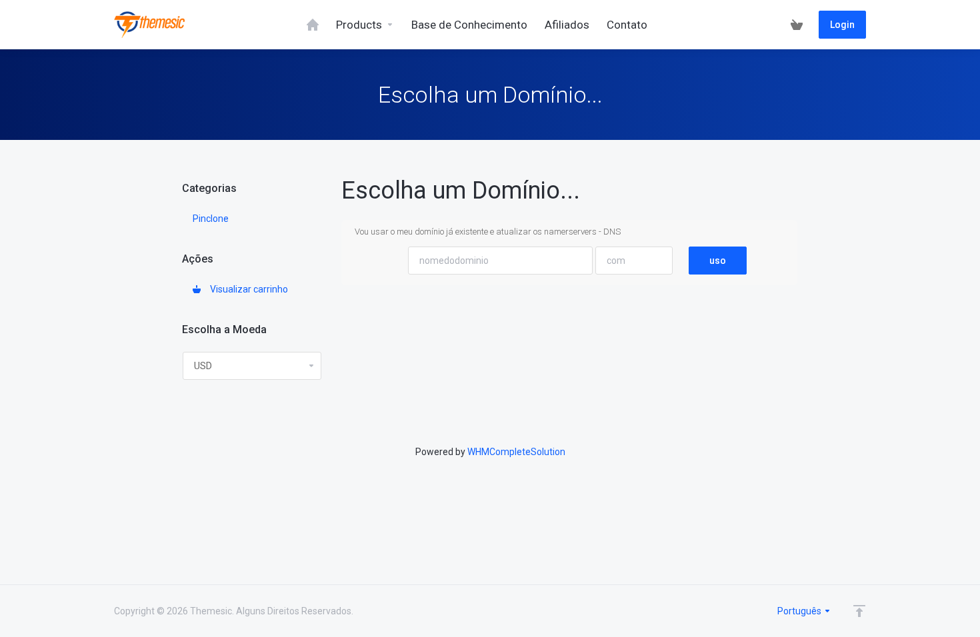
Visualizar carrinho (247, 289)
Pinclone (211, 218)
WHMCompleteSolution (516, 451)
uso (717, 260)
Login (842, 24)
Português (800, 611)
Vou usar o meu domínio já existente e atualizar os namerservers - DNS (488, 232)
